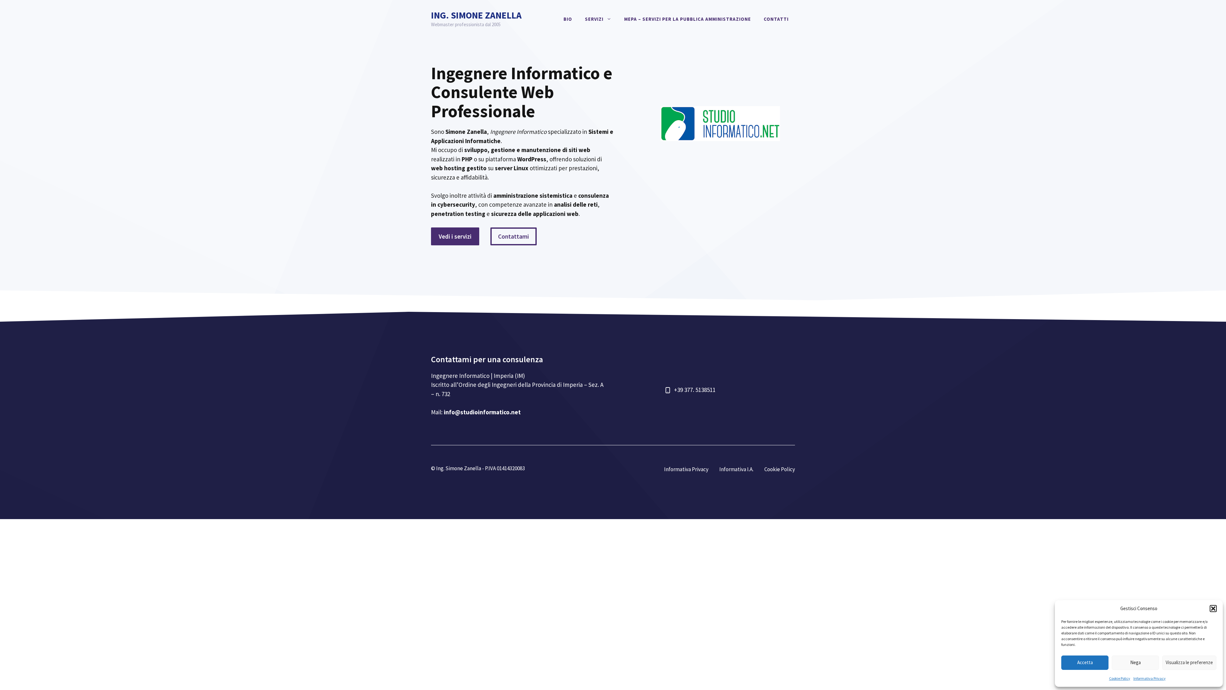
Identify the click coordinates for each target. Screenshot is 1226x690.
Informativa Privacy (1149, 678)
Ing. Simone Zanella (476, 15)
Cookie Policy (1119, 678)
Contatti (776, 19)
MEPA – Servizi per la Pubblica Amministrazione (687, 19)
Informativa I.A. (736, 469)
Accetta (1085, 662)
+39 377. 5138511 (694, 390)
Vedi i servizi (455, 236)
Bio (568, 19)
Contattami (513, 236)
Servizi (594, 19)
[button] (1213, 608)
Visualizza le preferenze (1189, 662)
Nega (1135, 662)
